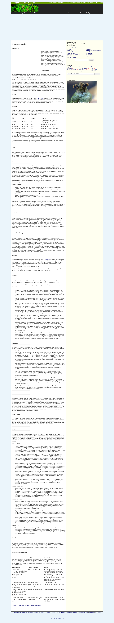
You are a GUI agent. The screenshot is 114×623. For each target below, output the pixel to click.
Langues (81, 71)
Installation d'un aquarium (73, 54)
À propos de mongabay (79, 612)
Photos (81, 67)
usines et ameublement (24, 605)
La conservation (90, 54)
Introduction (70, 50)
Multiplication (89, 53)
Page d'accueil (70, 67)
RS (96, 612)
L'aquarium (14, 605)
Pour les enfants (83, 68)
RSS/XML (93, 71)
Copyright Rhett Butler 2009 (57, 618)
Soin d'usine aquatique (91, 47)
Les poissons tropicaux (44, 612)
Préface (69, 49)
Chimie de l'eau (71, 53)
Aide (92, 68)
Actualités (69, 68)
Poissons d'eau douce (72, 47)
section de (40, 98)
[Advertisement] (57, 27)
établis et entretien (36, 605)
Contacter (93, 69)
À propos (93, 67)
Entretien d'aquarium (72, 57)
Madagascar (82, 69)
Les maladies (89, 51)
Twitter (99, 612)
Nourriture (88, 49)
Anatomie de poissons (72, 51)
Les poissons (70, 71)
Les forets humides (72, 69)
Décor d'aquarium (71, 55)
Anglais (87, 55)
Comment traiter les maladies (93, 50)
